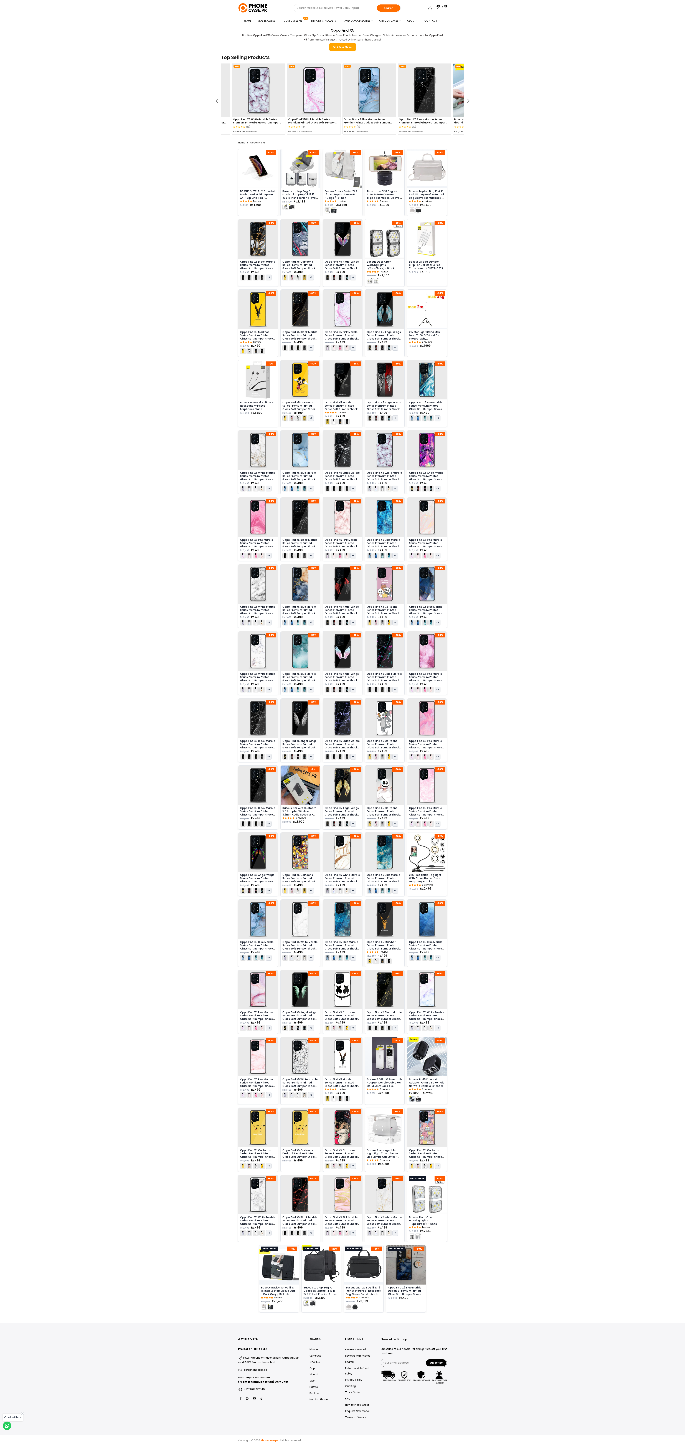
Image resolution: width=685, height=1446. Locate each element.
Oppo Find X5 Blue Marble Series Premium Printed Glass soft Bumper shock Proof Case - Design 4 (383, 880)
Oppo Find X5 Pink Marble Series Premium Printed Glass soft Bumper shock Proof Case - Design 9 (425, 812)
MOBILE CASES (266, 20)
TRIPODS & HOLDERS (323, 20)
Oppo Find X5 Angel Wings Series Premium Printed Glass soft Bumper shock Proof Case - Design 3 (342, 266)
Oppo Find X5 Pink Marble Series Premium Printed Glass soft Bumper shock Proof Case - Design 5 (425, 678)
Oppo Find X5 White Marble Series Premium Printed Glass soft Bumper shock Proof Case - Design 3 (257, 678)
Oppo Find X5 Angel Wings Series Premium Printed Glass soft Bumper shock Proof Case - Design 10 (257, 880)
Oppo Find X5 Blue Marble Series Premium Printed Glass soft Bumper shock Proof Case (301, 123)
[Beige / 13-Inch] (285, 207)
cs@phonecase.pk (255, 1370)
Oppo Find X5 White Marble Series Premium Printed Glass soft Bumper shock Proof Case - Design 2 (426, 1017)
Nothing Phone (318, 1399)
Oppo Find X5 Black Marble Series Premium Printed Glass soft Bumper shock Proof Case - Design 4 (257, 745)
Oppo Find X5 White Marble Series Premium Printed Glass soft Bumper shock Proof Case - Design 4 (342, 880)
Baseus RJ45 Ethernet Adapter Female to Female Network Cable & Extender (426, 1083)
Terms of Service (355, 1417)
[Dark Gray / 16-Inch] (334, 210)
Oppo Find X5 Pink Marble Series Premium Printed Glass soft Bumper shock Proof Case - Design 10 (341, 1222)
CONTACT (430, 20)
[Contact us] (7, 1426)
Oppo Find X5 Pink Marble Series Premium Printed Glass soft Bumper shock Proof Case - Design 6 (425, 745)
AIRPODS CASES (388, 20)
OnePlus (314, 1362)
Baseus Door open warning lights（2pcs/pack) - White (423, 1220)
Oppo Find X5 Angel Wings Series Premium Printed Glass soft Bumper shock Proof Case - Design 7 (342, 611)
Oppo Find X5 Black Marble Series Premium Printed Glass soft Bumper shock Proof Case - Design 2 (299, 544)
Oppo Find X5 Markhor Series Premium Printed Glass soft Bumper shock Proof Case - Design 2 (341, 1084)
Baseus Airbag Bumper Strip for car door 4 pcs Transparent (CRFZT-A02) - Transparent (426, 266)
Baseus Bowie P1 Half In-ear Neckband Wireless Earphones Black (258, 406)
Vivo (312, 1380)
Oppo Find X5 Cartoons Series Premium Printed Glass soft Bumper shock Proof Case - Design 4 (298, 407)
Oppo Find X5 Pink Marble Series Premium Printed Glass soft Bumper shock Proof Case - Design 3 (256, 544)
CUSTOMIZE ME (295, 20)
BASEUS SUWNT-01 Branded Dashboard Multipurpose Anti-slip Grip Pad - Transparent (257, 196)
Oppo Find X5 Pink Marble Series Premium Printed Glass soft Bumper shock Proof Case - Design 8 (256, 1017)
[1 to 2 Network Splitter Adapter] (418, 1099)
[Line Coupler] (412, 1099)
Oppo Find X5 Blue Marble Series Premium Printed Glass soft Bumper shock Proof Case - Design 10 (341, 946)
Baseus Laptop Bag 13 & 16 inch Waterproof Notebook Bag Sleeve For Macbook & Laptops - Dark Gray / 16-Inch (363, 1294)
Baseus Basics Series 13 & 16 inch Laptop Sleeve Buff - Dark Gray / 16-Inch (278, 1291)
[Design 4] (262, 351)
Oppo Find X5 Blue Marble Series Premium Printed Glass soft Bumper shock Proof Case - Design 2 (425, 946)
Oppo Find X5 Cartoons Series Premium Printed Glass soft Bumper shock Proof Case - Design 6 (383, 812)
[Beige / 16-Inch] (327, 210)
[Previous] (216, 100)
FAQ (347, 1398)
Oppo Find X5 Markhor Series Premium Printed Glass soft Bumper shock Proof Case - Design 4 (341, 407)
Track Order (352, 1392)
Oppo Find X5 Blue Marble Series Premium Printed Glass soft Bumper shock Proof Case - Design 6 (383, 544)
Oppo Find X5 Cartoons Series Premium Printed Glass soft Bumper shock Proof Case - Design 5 (341, 1017)
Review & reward (355, 1349)
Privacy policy (353, 1380)
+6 (268, 1165)
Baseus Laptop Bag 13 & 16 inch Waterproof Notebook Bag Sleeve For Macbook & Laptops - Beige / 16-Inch (427, 196)
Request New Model (357, 1411)
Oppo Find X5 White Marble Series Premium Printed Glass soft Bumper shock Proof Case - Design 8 (384, 1222)
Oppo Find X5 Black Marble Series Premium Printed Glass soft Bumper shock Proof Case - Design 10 (342, 745)
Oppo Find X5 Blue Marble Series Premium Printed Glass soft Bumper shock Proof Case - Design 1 (256, 946)
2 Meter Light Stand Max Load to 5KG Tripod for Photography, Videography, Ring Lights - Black (426, 338)
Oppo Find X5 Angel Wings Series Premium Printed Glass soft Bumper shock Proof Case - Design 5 (299, 1017)
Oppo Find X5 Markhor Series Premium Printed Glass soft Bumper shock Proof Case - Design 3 (383, 946)
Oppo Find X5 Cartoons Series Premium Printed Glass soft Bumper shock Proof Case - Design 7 (341, 1155)
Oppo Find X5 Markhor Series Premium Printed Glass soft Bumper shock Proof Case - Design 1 (256, 337)
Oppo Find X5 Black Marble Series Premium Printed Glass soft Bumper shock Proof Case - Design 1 (257, 812)
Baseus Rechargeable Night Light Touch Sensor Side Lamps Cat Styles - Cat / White (383, 1155)
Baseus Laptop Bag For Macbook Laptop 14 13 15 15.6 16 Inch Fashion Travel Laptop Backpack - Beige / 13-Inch (299, 197)
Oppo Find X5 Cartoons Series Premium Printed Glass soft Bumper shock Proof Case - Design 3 (383, 745)
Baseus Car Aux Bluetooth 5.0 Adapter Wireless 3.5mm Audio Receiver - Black (299, 812)
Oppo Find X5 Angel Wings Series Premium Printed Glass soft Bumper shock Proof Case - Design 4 (384, 337)
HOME (247, 20)
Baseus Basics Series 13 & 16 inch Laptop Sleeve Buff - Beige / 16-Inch (342, 194)
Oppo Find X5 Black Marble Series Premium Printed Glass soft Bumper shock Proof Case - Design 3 (384, 1017)
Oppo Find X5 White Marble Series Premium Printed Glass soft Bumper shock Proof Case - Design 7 (257, 611)
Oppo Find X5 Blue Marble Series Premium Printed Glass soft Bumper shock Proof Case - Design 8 (299, 477)
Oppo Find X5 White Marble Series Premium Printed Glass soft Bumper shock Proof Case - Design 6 (257, 477)
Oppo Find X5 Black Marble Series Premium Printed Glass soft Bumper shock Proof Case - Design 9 (384, 678)
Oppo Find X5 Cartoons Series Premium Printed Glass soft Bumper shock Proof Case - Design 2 (383, 611)
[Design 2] (249, 351)
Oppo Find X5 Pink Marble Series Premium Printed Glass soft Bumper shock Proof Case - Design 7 (425, 544)
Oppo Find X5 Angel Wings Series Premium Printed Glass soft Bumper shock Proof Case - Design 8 (342, 678)
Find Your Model (342, 47)
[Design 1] (243, 351)
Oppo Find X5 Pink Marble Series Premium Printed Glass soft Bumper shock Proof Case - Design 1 (341, 337)
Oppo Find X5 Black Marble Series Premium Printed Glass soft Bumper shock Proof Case (357, 123)
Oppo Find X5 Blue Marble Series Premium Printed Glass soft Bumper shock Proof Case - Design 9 (299, 611)
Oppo (312, 1368)
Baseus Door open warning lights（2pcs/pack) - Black (380, 265)
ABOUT (411, 20)
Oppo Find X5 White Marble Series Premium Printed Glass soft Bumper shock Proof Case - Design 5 (300, 946)
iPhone (313, 1349)
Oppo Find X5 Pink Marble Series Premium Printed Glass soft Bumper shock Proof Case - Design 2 (256, 1084)
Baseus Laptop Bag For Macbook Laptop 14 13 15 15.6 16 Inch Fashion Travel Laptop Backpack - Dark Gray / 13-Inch (320, 1294)
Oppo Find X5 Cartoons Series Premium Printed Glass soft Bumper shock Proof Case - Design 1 (256, 1155)
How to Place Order (357, 1405)
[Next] (468, 100)
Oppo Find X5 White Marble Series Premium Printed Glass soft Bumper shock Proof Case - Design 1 (384, 477)
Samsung (315, 1356)
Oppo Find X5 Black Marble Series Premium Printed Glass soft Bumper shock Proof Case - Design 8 (299, 1222)
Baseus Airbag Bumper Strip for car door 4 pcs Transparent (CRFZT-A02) (413, 121)
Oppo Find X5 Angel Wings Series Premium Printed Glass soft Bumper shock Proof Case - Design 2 (384, 407)
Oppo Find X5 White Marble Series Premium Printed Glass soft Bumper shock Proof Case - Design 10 (257, 1222)
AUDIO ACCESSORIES (357, 20)
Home (241, 142)
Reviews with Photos (357, 1356)
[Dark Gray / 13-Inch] (292, 207)
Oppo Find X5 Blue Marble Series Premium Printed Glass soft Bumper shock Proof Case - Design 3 (299, 678)
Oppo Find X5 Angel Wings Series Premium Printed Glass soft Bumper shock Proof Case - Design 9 (426, 477)
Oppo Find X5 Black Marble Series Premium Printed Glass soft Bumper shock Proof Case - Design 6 (342, 477)
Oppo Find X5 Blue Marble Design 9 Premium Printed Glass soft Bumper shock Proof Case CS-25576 (404, 1292)
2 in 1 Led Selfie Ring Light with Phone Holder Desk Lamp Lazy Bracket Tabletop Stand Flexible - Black (425, 881)
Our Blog (350, 1386)
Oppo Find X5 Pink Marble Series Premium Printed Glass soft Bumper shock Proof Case (246, 123)
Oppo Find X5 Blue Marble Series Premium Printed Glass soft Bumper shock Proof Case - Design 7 (425, 611)
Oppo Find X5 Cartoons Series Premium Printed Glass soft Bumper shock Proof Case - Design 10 (298, 266)
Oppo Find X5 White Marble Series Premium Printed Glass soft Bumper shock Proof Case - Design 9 (300, 1084)
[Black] (369, 280)
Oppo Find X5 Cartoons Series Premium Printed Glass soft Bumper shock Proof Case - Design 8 (298, 880)
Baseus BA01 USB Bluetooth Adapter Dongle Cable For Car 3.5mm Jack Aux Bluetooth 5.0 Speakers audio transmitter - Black (384, 1086)
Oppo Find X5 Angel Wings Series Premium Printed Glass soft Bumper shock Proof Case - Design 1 (342, 812)
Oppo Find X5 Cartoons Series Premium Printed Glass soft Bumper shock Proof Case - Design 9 (425, 1155)
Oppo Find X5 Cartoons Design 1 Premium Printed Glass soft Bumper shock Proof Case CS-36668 (298, 1155)
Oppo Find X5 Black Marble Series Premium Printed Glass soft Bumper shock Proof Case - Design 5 (257, 266)
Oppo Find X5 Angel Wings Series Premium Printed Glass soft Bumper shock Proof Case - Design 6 (299, 745)
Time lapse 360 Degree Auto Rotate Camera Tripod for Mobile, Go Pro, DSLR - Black (383, 196)
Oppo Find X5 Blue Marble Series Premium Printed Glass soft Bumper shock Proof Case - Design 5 (425, 407)
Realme (314, 1393)
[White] (376, 280)
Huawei (313, 1387)
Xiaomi (313, 1374)
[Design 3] (256, 351)
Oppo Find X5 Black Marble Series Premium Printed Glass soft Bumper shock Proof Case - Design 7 (299, 337)
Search (388, 8)
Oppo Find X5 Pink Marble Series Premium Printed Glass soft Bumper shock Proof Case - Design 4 (341, 544)
